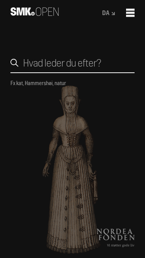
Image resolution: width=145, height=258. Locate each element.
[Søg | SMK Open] (34, 13)
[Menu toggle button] (130, 13)
